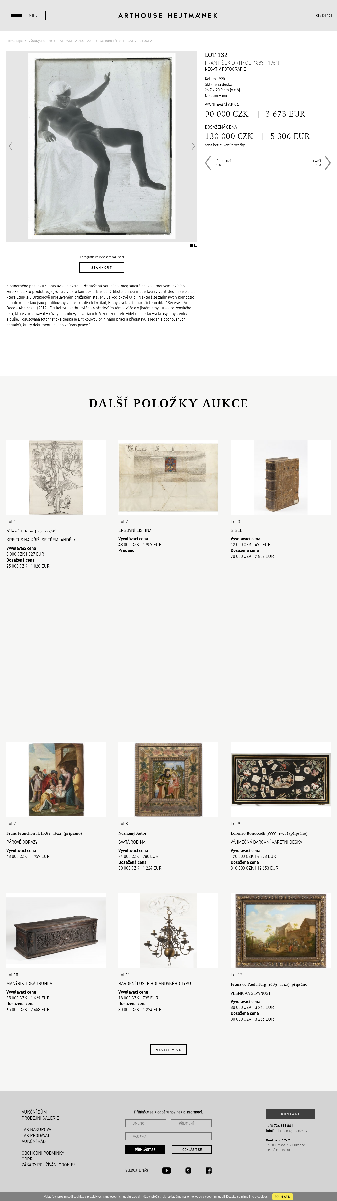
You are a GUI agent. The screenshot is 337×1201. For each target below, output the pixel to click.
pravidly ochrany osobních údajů (109, 1196)
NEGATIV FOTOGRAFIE (140, 40)
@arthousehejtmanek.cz (287, 1130)
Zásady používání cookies (49, 1165)
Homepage (14, 40)
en (324, 15)
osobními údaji (215, 1196)
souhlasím (283, 1197)
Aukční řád (34, 1141)
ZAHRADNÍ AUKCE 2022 (76, 40)
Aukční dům (34, 1112)
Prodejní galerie (40, 1118)
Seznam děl (109, 40)
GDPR (27, 1159)
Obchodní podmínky (43, 1153)
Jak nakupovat (37, 1129)
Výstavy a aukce (41, 40)
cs (317, 15)
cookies (262, 1196)
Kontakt (290, 1114)
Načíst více (168, 1049)
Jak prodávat (36, 1135)
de (330, 15)
